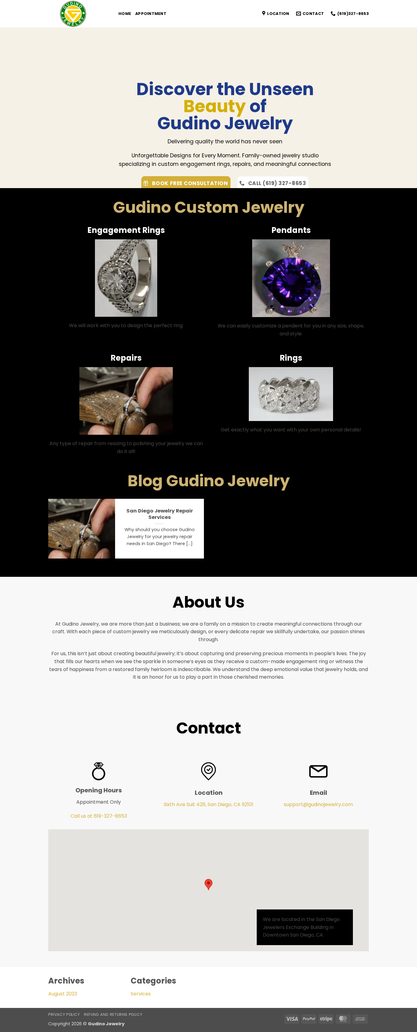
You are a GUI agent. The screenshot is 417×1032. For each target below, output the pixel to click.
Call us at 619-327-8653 (99, 816)
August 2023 (62, 993)
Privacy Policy (64, 1014)
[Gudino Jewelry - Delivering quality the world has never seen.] (78, 13)
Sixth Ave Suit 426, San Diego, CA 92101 (208, 804)
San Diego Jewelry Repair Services (159, 514)
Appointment (150, 13)
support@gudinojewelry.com (318, 804)
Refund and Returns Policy (113, 1014)
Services (141, 993)
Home (124, 13)
